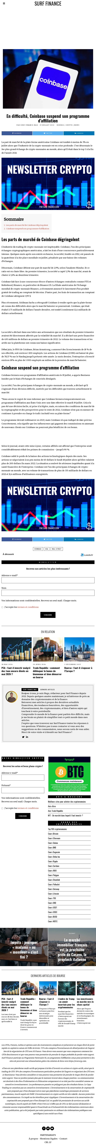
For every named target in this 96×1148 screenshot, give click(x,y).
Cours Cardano (53, 865)
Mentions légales (49, 1138)
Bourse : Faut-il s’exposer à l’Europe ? (78, 669)
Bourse (60, 125)
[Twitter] (23, 736)
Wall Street (57, 549)
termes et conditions (28, 607)
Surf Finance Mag (29, 125)
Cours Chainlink (54, 879)
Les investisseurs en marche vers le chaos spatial (85, 1001)
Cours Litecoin (53, 893)
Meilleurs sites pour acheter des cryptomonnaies (67, 801)
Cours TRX (52, 898)
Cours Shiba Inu (54, 856)
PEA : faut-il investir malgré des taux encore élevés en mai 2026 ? (16, 671)
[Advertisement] (48, 25)
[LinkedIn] (27, 736)
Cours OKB (52, 902)
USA (46, 549)
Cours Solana (53, 842)
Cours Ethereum (54, 838)
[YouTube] (52, 1128)
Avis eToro (52, 806)
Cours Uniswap (53, 889)
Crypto (69, 125)
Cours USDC (52, 912)
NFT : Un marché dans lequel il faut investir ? (65, 815)
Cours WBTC (52, 921)
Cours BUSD (52, 916)
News (76, 125)
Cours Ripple (53, 861)
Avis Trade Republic (55, 810)
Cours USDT (52, 907)
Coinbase (38, 549)
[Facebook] (44, 1128)
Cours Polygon (53, 875)
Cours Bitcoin (53, 833)
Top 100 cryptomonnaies (57, 829)
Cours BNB (52, 847)
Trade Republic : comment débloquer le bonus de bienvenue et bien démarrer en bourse (47, 672)
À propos (33, 1138)
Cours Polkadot (54, 884)
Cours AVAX (52, 870)
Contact (63, 1138)
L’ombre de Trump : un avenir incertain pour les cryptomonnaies (66, 1003)
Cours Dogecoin (54, 852)
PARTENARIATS (48, 1135)
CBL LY (47, 1142)
